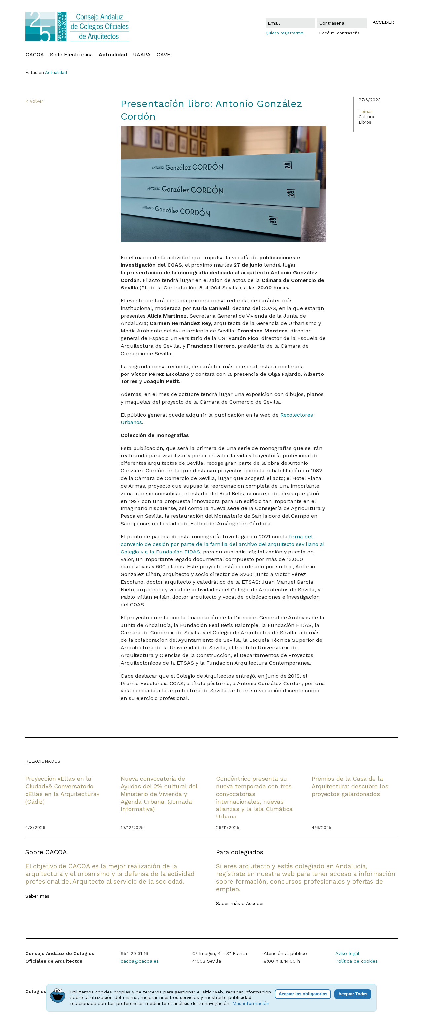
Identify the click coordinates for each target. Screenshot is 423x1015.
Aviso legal (347, 953)
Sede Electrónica (71, 54)
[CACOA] (92, 26)
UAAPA (142, 54)
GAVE (163, 54)
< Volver (34, 101)
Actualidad (113, 54)
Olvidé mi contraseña (338, 33)
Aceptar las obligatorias (303, 994)
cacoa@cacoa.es (140, 961)
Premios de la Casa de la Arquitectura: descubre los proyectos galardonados (350, 786)
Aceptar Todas (352, 994)
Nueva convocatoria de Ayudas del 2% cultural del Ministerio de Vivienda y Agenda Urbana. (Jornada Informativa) (159, 793)
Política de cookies (356, 961)
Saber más (37, 896)
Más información (250, 1003)
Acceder (255, 903)
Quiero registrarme (284, 33)
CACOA (35, 54)
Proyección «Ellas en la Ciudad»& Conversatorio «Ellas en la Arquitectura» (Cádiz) (62, 790)
